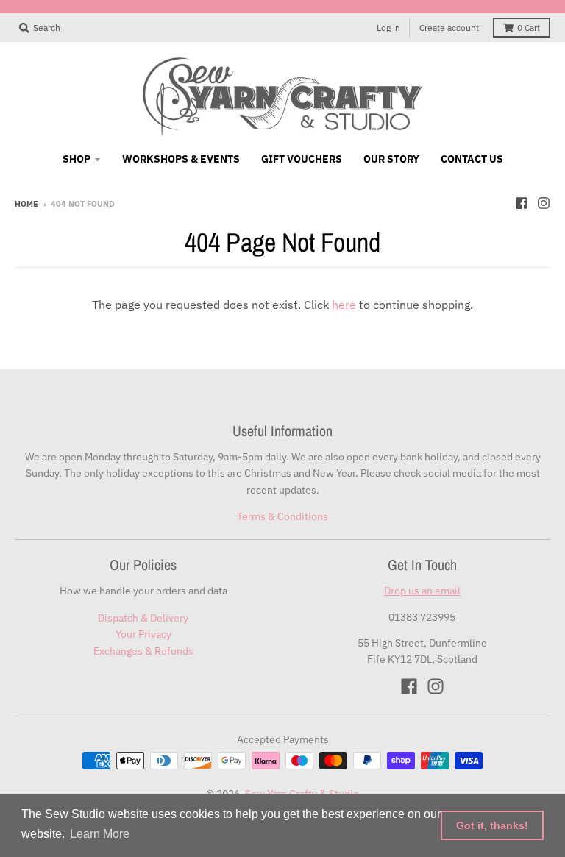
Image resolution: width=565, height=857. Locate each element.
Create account (449, 27)
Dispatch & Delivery (143, 618)
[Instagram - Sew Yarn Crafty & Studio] (543, 203)
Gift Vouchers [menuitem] (301, 159)
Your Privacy (143, 634)
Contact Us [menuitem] (472, 159)
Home (26, 204)
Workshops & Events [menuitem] (181, 159)
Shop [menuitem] (76, 159)
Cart (528, 27)
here (344, 304)
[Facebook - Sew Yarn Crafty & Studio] (521, 203)
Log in (388, 27)
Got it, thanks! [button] (492, 825)
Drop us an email (422, 590)
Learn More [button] (99, 834)
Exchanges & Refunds (143, 651)
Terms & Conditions (282, 516)
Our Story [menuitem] (391, 159)
